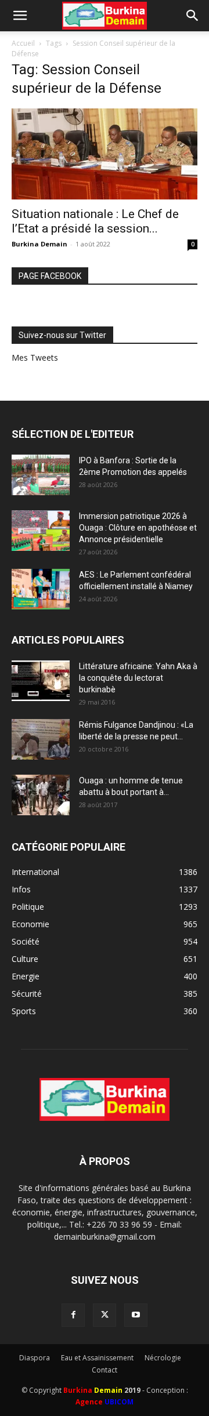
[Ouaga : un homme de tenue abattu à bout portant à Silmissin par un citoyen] (41, 795)
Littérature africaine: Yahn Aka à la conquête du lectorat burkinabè (138, 678)
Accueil (23, 43)
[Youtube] (135, 1315)
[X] (104, 1315)
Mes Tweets (35, 357)
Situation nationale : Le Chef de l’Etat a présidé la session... (95, 221)
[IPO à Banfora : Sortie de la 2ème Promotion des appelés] (41, 475)
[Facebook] (73, 1315)
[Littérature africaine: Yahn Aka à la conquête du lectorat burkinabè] (41, 680)
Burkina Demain (39, 243)
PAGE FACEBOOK (50, 276)
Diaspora (34, 1358)
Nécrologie (163, 1358)
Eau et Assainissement (97, 1358)
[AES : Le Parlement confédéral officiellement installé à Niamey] (41, 589)
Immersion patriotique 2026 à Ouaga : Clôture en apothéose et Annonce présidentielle (138, 527)
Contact (104, 1370)
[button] (19, 15)
